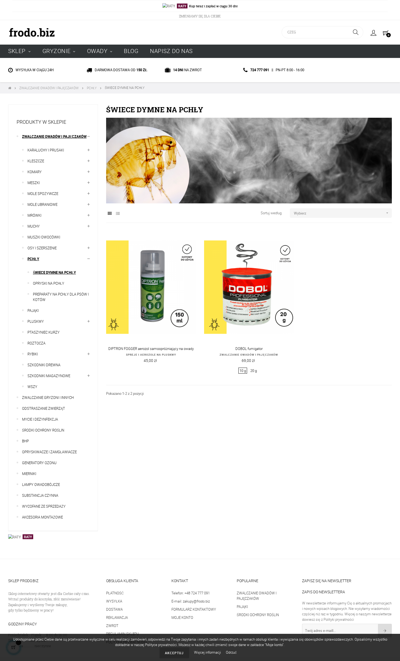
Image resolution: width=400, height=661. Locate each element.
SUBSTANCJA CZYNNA (40, 495)
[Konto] (373, 32)
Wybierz (341, 213)
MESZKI (33, 182)
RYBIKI (32, 354)
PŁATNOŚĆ (115, 593)
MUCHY (33, 226)
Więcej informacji (208, 652)
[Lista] (117, 213)
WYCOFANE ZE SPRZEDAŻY (44, 506)
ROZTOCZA (36, 343)
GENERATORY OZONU (39, 462)
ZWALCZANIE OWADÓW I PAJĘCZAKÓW (249, 354)
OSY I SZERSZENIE (42, 248)
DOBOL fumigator (249, 348)
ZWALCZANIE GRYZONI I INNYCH (48, 397)
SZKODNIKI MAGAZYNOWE (48, 375)
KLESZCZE (35, 161)
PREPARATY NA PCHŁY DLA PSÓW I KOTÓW (61, 297)
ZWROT (112, 625)
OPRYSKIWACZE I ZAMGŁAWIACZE (49, 451)
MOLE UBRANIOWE (42, 204)
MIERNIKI (29, 473)
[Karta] (109, 213)
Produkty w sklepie (41, 122)
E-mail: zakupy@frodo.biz (190, 601)
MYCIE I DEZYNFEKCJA (40, 419)
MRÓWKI (34, 215)
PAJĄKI (33, 310)
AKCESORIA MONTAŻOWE (42, 517)
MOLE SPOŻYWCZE (42, 193)
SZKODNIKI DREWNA (43, 364)
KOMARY (34, 171)
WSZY (32, 386)
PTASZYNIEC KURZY (43, 332)
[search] (355, 32)
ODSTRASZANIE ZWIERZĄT (43, 408)
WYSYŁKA (114, 601)
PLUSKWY (35, 321)
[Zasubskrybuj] (385, 630)
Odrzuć (231, 652)
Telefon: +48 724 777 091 (190, 593)
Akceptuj (174, 653)
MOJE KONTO (182, 617)
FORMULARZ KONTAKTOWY (193, 609)
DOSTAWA (114, 609)
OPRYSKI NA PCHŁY (48, 283)
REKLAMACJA (117, 617)
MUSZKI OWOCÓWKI (43, 237)
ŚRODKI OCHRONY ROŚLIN (43, 430)
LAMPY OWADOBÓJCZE (41, 484)
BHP (25, 441)
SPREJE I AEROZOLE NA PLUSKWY (151, 354)
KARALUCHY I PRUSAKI (45, 150)
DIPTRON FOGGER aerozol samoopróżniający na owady (151, 348)
